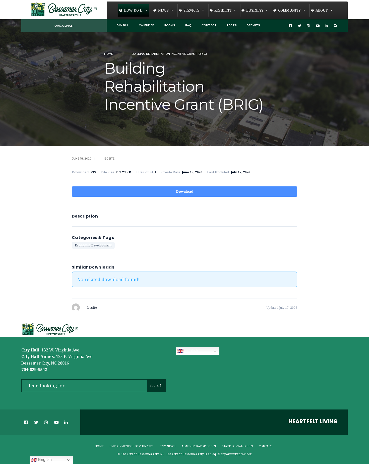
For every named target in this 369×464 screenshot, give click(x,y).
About (322, 10)
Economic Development (93, 245)
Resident (222, 10)
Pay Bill (123, 25)
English (190, 351)
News (163, 10)
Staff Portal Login (237, 446)
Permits (253, 25)
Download (184, 191)
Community (289, 10)
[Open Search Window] (335, 25)
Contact (209, 25)
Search (156, 385)
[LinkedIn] (326, 25)
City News (167, 446)
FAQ (188, 25)
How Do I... (133, 10)
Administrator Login (198, 446)
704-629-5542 (34, 369)
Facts (232, 25)
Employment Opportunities (131, 446)
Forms (169, 25)
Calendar (146, 25)
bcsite (109, 158)
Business (254, 10)
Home (108, 54)
